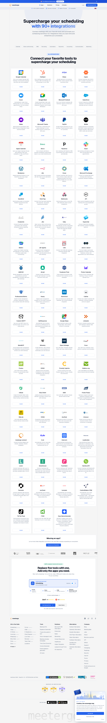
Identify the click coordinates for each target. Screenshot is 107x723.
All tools (42, 653)
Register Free (60, 1)
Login (83, 5)
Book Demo (61, 605)
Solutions (49, 5)
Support (86, 645)
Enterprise (57, 631)
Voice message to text (46, 636)
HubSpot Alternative (75, 640)
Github (86, 642)
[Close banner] (96, 1)
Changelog (87, 647)
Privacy (86, 661)
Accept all (90, 713)
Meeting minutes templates (44, 640)
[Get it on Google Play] (62, 702)
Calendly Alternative (75, 629)
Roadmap (86, 650)
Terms (86, 658)
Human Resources (60, 639)
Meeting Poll (43, 627)
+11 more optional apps (52, 595)
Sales (56, 634)
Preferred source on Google (89, 667)
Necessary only (90, 716)
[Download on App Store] (52, 702)
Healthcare (58, 641)
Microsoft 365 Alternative (58, 627)
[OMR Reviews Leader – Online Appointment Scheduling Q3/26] (45, 689)
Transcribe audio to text (45, 633)
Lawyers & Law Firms (60, 647)
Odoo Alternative (74, 637)
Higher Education (59, 644)
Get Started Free (91, 5)
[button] (48, 599)
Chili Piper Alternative (75, 634)
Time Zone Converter (45, 643)
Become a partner (89, 637)
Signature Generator (45, 629)
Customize (79, 719)
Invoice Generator (45, 646)
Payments (61, 46)
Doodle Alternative (74, 632)
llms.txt (86, 663)
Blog (85, 627)
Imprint (86, 655)
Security (86, 653)
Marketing (88, 46)
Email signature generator (44, 649)
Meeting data (87, 629)
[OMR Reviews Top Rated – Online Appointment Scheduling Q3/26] (62, 689)
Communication (79, 46)
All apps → (12, 646)
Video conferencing (28, 46)
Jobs (85, 632)
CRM (37, 46)
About (85, 634)
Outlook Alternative (74, 627)
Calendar (18, 46)
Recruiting (44, 46)
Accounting (69, 46)
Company (64, 5)
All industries (58, 649)
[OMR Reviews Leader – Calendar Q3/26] (53, 689)
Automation (53, 46)
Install (21, 86)
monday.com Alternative (72, 643)
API (85, 640)
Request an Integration (53, 545)
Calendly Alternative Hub (75, 647)
